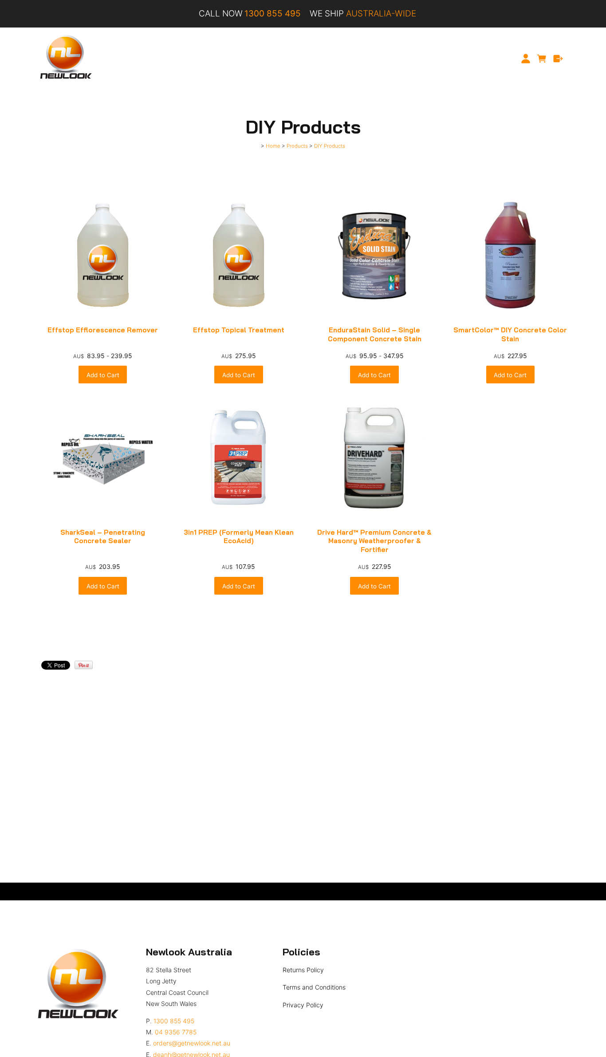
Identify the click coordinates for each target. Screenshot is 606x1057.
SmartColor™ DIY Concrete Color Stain (510, 334)
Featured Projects (292, 58)
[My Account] (525, 58)
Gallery (341, 58)
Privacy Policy (303, 1005)
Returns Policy (303, 970)
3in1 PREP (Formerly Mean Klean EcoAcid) (239, 536)
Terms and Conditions (314, 987)
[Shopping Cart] (542, 58)
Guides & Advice (388, 58)
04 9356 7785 (176, 1032)
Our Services (196, 58)
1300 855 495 (173, 1021)
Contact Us (441, 58)
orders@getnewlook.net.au (191, 1043)
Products (240, 58)
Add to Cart (103, 375)
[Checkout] (558, 58)
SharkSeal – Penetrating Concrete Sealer (102, 536)
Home (156, 58)
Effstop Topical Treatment (238, 330)
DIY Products (329, 146)
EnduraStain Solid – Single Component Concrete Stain (374, 334)
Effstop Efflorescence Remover (102, 330)
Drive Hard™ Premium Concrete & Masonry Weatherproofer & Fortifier (374, 541)
